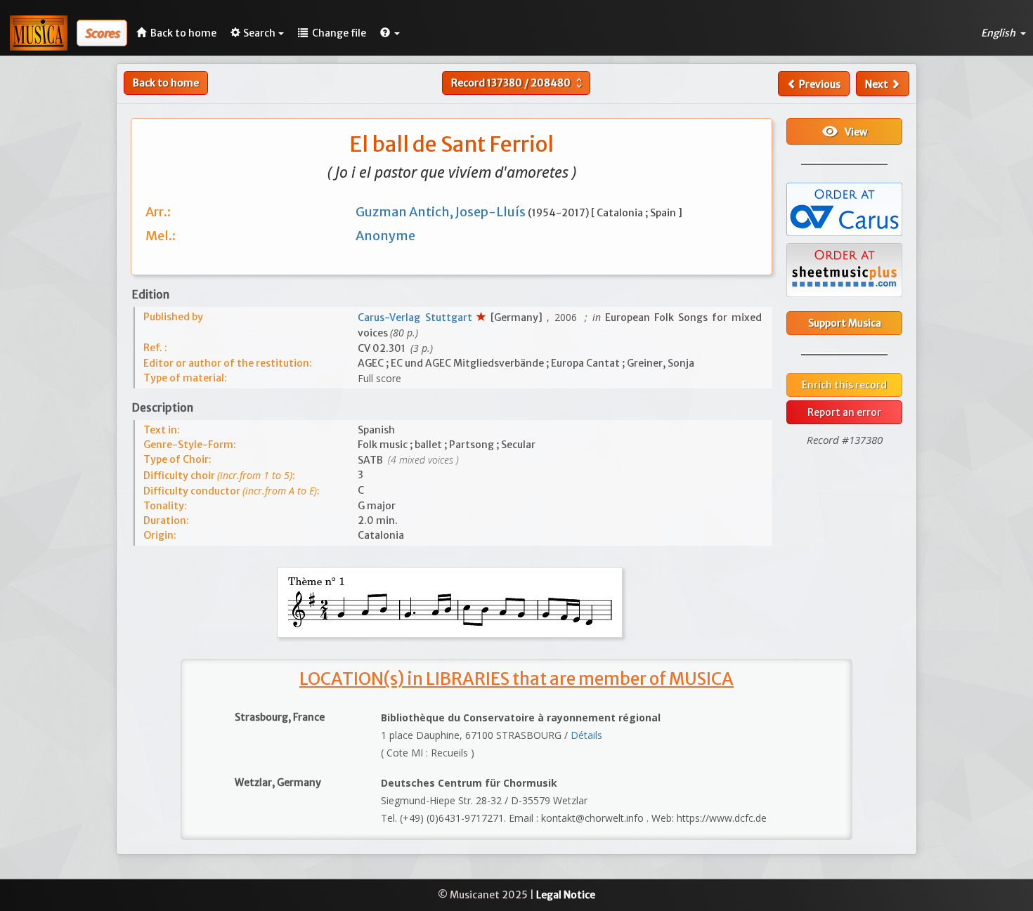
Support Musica (844, 323)
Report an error (844, 412)
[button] (390, 33)
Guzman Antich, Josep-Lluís (442, 212)
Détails (586, 735)
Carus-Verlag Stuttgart (417, 317)
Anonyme (385, 236)
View (844, 131)
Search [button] (259, 33)
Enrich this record (844, 385)
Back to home (166, 83)
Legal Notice (565, 895)
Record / (518, 83)
